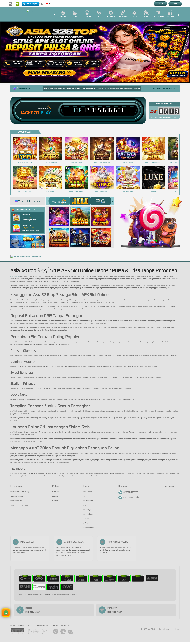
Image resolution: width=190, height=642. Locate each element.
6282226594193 (130, 492)
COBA (61, 213)
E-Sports (146, 17)
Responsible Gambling (19, 492)
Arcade (134, 17)
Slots (75, 17)
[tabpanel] (95, 52)
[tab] (59, 201)
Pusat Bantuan (16, 500)
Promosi (170, 17)
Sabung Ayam (158, 17)
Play (46, 113)
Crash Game (122, 17)
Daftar (175, 4)
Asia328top (14, 276)
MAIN (26, 148)
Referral (55, 500)
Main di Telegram (31, 4)
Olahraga (111, 17)
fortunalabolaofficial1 (131, 497)
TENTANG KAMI (16, 496)
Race (99, 17)
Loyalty (55, 496)
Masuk (160, 4)
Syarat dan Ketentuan (19, 505)
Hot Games (63, 17)
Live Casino (87, 17)
